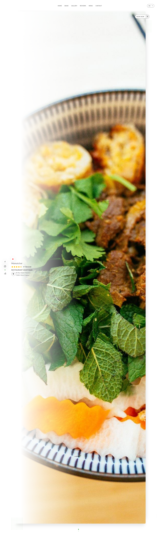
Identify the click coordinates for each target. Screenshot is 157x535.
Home (60, 5)
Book (67, 5)
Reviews (83, 5)
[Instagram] (5, 266)
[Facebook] (5, 261)
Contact (99, 5)
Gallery (74, 5)
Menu (91, 5)
